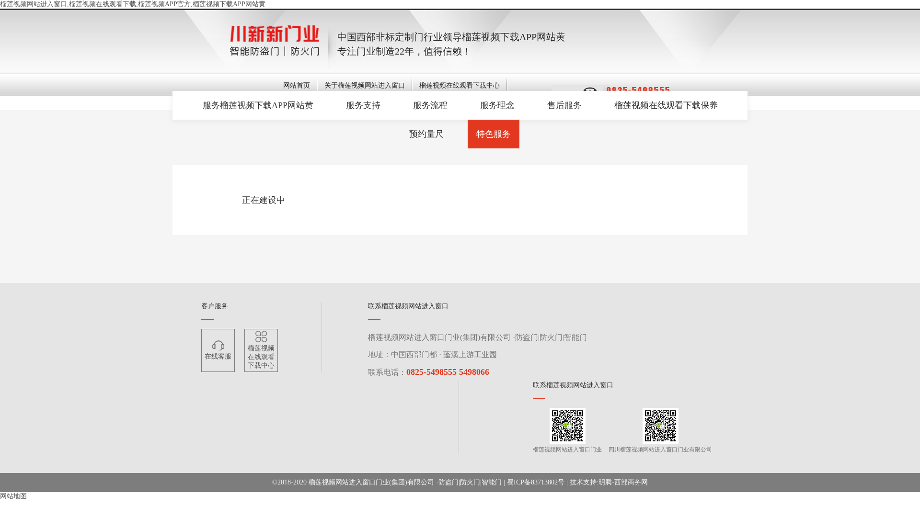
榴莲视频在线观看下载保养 (666, 105)
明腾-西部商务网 (623, 482)
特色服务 (493, 134)
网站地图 (13, 496)
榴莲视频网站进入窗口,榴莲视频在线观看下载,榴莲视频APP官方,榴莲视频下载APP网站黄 (132, 4)
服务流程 (430, 105)
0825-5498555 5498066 (447, 372)
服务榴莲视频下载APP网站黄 (258, 105)
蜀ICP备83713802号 (535, 482)
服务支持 (363, 105)
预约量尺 (426, 134)
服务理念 (497, 105)
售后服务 (564, 105)
